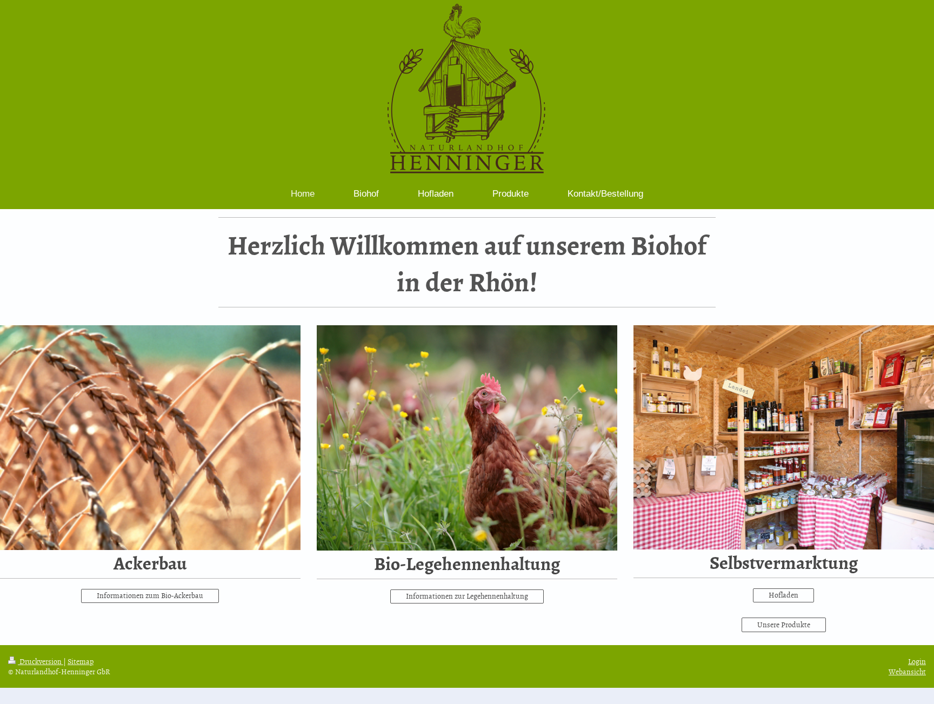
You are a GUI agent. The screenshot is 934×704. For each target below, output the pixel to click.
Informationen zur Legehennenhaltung (467, 595)
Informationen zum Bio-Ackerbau (150, 595)
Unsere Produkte (783, 624)
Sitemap (81, 661)
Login (917, 661)
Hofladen (783, 594)
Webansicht (907, 671)
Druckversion (40, 661)
